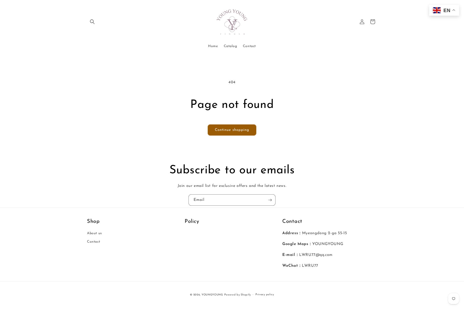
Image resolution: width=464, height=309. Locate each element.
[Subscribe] (270, 200)
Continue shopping (232, 130)
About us (94, 233)
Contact (93, 242)
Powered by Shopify (237, 295)
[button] (92, 21)
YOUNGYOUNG (212, 295)
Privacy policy (264, 294)
